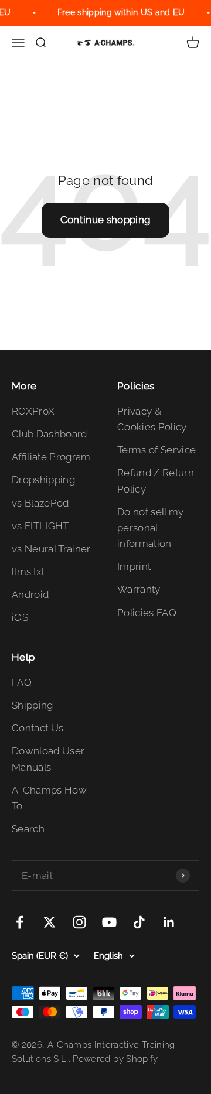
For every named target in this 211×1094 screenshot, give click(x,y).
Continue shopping (105, 219)
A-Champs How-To (51, 798)
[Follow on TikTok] (139, 922)
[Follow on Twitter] (49, 922)
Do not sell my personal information (150, 527)
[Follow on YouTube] (109, 922)
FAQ (22, 682)
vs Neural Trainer (51, 549)
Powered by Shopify (115, 1059)
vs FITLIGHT (40, 526)
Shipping (32, 705)
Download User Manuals (48, 758)
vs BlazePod (40, 503)
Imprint (134, 566)
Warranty (139, 589)
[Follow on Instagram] (79, 922)
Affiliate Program (51, 457)
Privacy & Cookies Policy (152, 419)
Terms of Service (156, 450)
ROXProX (33, 411)
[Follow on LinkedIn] (169, 922)
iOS (20, 617)
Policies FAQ (146, 612)
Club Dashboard (49, 434)
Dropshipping (43, 480)
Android (30, 594)
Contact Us (37, 728)
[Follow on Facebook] (20, 922)
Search (28, 829)
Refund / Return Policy (155, 480)
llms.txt (28, 571)
